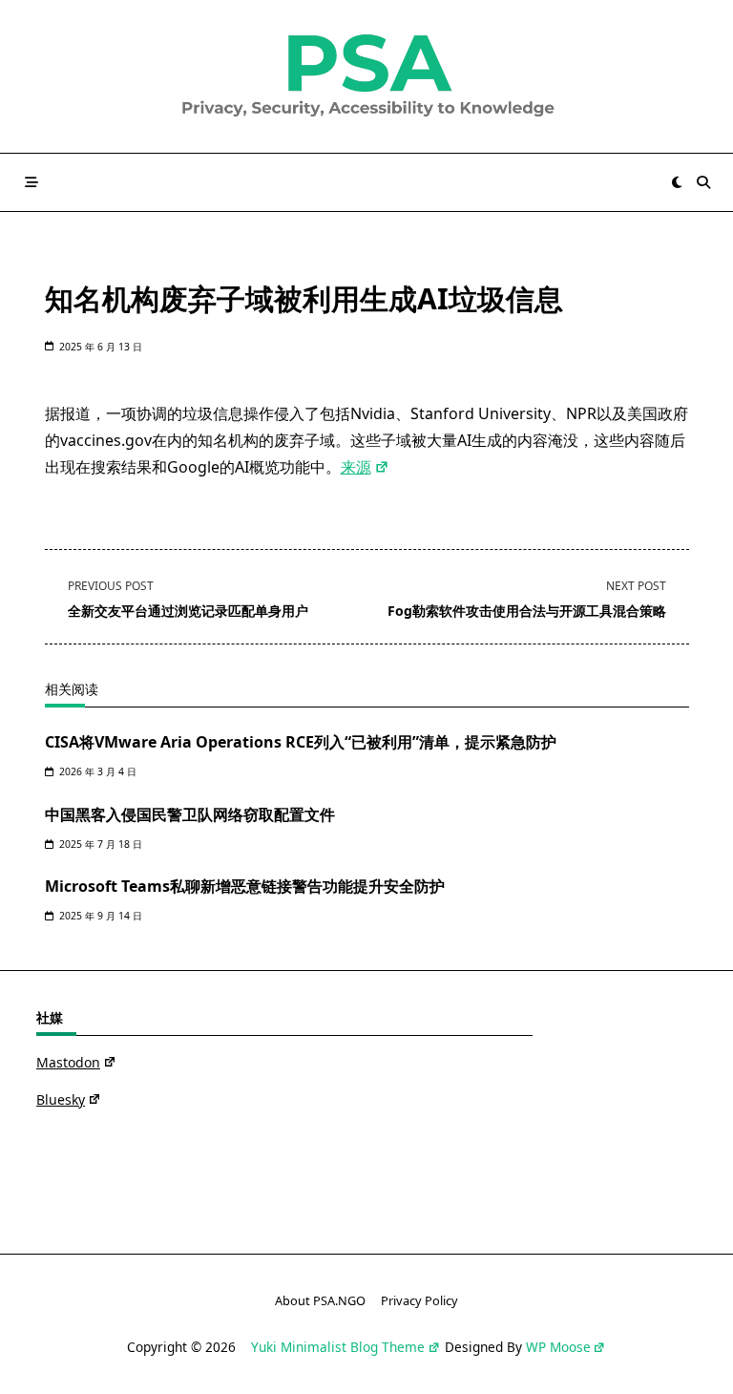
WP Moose (558, 1347)
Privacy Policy (419, 1301)
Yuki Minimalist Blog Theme (338, 1347)
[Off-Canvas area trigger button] (31, 182)
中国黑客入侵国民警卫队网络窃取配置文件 (190, 814)
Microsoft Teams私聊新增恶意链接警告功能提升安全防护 (245, 886)
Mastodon (68, 1062)
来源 (356, 466)
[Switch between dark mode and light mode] (677, 182)
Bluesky (60, 1099)
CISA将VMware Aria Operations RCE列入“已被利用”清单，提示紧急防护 (300, 741)
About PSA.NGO (320, 1301)
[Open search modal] (703, 182)
